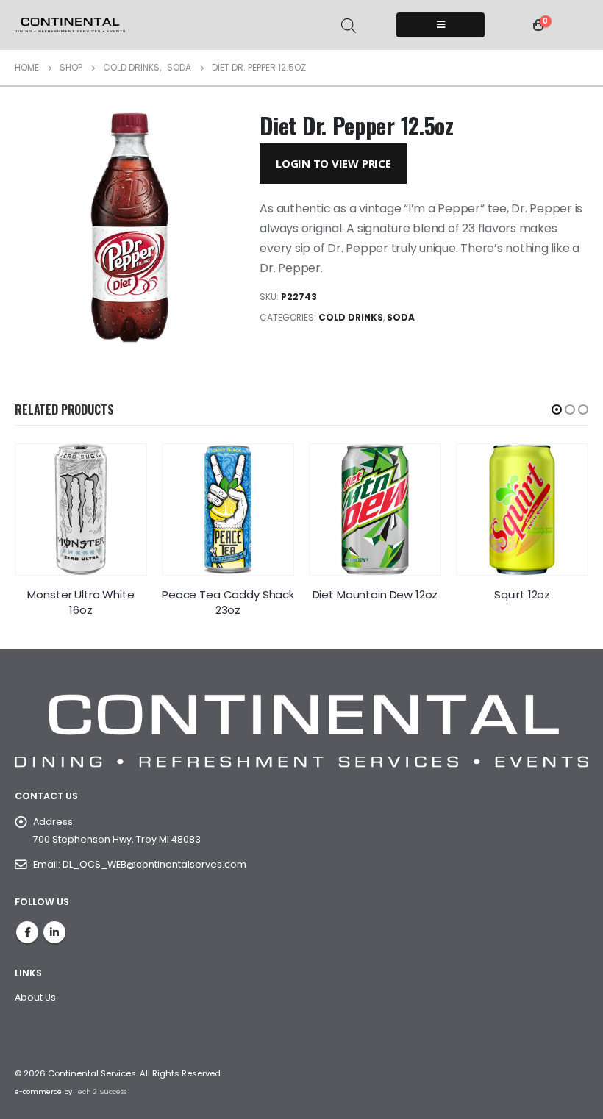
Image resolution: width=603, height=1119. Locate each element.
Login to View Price (333, 163)
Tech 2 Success (100, 1091)
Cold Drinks (350, 317)
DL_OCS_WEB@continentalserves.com (154, 864)
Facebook (27, 932)
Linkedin (54, 932)
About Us (35, 997)
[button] (556, 409)
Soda (401, 317)
